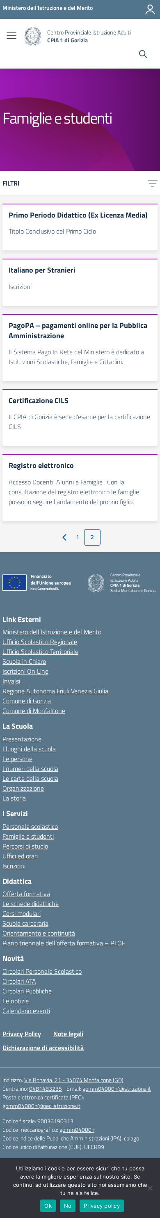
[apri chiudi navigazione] (11, 36)
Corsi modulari (21, 913)
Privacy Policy (21, 1034)
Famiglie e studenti (28, 836)
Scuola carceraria (25, 923)
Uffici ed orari (20, 856)
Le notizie (15, 1001)
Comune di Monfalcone (33, 711)
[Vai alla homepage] (33, 36)
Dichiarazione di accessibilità (43, 1048)
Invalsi (11, 681)
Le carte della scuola (30, 778)
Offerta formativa (26, 894)
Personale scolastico (30, 826)
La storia (14, 798)
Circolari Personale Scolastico (42, 971)
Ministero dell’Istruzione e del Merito (51, 632)
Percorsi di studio (25, 846)
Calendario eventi (26, 1011)
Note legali (68, 1034)
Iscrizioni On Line (25, 671)
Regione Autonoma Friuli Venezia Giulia (55, 691)
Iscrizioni (13, 866)
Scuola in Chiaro (24, 661)
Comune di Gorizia (26, 701)
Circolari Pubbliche (27, 991)
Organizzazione (23, 788)
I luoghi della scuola (29, 749)
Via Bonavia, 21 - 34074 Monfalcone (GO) (73, 1080)
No (68, 1205)
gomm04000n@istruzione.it (116, 1088)
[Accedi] (150, 9)
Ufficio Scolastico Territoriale (40, 651)
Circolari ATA (19, 981)
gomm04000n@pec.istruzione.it (41, 1105)
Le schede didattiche (30, 903)
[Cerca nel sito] (143, 55)
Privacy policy (102, 1205)
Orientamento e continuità (38, 933)
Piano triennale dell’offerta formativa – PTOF (63, 943)
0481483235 (45, 1088)
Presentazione (21, 739)
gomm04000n (76, 1129)
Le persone (17, 759)
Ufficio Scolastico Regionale (39, 642)
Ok (48, 1205)
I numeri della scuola (30, 768)
